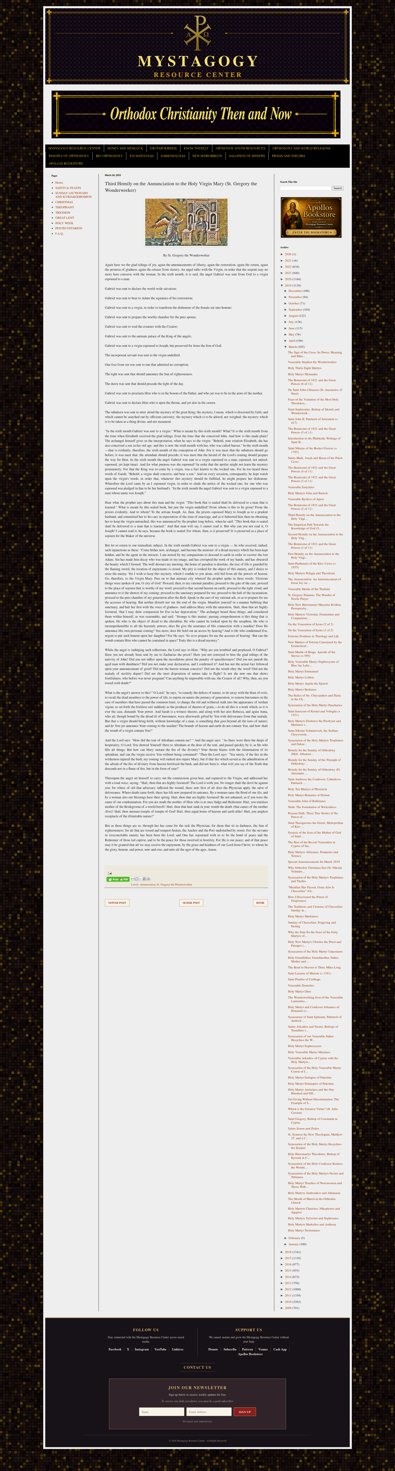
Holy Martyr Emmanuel (303, 671)
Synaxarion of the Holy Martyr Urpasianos (315, 951)
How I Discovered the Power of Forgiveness (308, 899)
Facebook (115, 1349)
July (292, 322)
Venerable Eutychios (301, 487)
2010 (288, 1302)
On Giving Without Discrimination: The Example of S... (313, 1101)
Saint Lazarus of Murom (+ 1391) (309, 973)
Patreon (247, 1349)
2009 (288, 1308)
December (296, 291)
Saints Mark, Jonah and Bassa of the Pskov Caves (315, 460)
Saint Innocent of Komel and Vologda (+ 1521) (314, 713)
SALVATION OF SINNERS (247, 156)
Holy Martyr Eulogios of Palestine (310, 1077)
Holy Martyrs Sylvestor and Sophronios (313, 1218)
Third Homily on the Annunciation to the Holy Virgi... (314, 517)
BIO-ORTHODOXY (109, 156)
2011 (288, 1295)
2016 (288, 1264)
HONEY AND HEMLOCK (125, 148)
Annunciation (148, 884)
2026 (288, 254)
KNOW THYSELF (196, 148)
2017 (288, 1258)
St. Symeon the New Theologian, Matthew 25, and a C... (315, 1136)
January (294, 1244)
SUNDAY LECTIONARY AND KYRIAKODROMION (73, 195)
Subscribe (230, 1349)
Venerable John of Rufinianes (307, 801)
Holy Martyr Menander (303, 374)
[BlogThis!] (137, 879)
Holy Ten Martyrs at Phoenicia (307, 789)
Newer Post (117, 903)
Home (260, 903)
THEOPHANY (64, 207)
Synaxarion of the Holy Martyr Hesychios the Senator (315, 1146)
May (292, 334)
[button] (10, 1452)
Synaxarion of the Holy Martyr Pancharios (315, 705)
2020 (288, 279)
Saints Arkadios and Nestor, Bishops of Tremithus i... (313, 1028)
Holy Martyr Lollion (301, 677)
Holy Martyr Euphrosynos (305, 1046)
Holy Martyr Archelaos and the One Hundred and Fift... (311, 1091)
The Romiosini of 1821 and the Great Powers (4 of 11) (312, 469)
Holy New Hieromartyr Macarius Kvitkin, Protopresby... (315, 606)
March (293, 347)
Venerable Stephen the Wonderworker (312, 362)
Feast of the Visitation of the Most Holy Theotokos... (313, 401)
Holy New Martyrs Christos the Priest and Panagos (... (314, 943)
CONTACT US (197, 1367)
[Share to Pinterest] (148, 879)
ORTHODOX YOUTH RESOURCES (240, 148)
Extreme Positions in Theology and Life (313, 636)
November (296, 297)
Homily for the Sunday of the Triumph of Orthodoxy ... (314, 761)
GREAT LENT (64, 217)
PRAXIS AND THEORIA (288, 156)
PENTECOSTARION (68, 228)
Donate (213, 1349)
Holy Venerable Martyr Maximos (309, 1052)
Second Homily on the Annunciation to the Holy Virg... (315, 536)
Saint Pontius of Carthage (304, 979)
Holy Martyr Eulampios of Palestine (311, 1083)
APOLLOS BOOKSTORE (66, 163)
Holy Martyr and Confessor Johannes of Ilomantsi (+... (313, 1009)
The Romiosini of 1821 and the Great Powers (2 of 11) (312, 507)
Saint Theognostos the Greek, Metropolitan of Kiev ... (315, 824)
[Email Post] (109, 873)
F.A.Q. (59, 233)
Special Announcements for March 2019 (314, 862)
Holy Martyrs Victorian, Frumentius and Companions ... (313, 616)
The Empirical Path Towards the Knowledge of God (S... (308, 526)
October (294, 303)
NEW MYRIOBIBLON (207, 156)
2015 (288, 1270)
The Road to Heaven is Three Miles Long (314, 967)
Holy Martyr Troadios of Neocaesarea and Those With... (315, 1185)
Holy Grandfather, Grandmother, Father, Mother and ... (313, 959)
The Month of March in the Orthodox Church (312, 1200)
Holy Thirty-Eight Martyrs (305, 368)
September (296, 309)
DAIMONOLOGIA (173, 156)
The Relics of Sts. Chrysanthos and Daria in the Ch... (314, 697)
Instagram (142, 1349)
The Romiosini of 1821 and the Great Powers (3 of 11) (312, 479)
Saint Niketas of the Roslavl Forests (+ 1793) (312, 450)
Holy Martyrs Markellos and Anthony (312, 1224)
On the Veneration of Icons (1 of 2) (310, 630)
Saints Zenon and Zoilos (303, 1128)
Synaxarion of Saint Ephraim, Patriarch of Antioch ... (315, 1019)
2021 (288, 273)
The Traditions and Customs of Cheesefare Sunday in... (315, 908)
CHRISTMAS (64, 202)
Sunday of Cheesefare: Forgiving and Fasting (312, 924)
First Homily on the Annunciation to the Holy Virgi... (313, 555)
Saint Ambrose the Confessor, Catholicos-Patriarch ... (314, 781)
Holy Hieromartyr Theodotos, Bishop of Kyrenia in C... (313, 1156)
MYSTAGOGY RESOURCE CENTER (74, 148)
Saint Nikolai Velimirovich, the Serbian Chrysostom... (313, 732)
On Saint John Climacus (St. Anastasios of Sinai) (315, 391)
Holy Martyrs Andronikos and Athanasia (314, 1193)
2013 (288, 1283)
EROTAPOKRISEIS (163, 148)
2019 (288, 285)
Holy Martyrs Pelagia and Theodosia (311, 573)
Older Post (191, 903)
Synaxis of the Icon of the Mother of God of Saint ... (314, 834)
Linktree (178, 1349)
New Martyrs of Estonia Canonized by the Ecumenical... (315, 644)
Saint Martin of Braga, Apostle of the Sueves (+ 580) (311, 654)
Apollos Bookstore (250, 1354)
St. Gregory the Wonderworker (174, 884)
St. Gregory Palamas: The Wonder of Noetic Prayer (311, 597)
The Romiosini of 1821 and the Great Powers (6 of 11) (312, 382)
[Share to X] (141, 879)
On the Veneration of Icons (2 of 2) (310, 624)
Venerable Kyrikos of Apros (306, 499)
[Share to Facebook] (145, 879)
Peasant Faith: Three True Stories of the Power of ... (313, 815)
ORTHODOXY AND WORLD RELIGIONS (301, 148)
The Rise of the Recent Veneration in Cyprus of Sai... (311, 844)
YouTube (160, 1349)
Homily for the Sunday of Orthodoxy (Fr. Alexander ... (314, 771)
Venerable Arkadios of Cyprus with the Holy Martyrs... (313, 1060)
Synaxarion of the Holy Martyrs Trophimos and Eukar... (315, 742)
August (294, 315)
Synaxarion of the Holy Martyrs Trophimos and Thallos (315, 879)
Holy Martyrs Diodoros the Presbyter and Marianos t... (314, 723)
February (295, 1238)
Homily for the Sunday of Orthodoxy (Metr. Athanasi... (311, 752)
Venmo (263, 1349)
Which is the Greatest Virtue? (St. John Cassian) (313, 1111)
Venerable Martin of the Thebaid (309, 589)
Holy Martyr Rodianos (302, 689)
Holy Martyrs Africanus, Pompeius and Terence (313, 854)
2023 (288, 260)
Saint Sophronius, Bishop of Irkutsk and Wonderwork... (313, 411)
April (292, 340)
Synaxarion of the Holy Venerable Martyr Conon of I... (314, 1069)
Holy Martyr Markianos (303, 916)
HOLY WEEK (64, 223)
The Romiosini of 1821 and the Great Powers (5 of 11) (312, 430)
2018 (288, 1252)
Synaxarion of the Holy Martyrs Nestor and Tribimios (316, 1175)
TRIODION (62, 212)
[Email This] (133, 879)
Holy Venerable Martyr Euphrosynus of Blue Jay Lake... (313, 663)
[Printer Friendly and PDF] (118, 880)
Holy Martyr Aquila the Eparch (308, 683)
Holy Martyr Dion (299, 991)
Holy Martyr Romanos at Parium (309, 795)
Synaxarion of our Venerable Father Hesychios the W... (311, 1038)
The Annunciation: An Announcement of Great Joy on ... (314, 581)
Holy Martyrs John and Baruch (308, 493)
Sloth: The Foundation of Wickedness (312, 807)
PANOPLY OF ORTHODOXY (69, 156)
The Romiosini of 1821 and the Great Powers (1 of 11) (312, 546)
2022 (288, 266)
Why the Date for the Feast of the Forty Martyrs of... (313, 934)
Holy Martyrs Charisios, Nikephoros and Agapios (314, 1210)
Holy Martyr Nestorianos (304, 1230)
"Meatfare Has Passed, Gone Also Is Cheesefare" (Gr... (311, 889)
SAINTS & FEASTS (68, 188)
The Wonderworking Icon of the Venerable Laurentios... (315, 999)
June (292, 328)
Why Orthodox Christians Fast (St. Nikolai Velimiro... (315, 869)
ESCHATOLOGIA (142, 156)
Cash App (280, 1349)
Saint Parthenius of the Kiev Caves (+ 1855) (312, 565)
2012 (288, 1289)
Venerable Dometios (301, 985)
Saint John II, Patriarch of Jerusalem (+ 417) (313, 421)
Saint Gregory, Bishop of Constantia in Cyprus (313, 1120)
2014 (288, 1277)
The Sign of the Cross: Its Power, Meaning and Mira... (315, 354)
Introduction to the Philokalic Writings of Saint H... (314, 440)
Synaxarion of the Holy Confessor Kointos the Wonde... (315, 1165)
